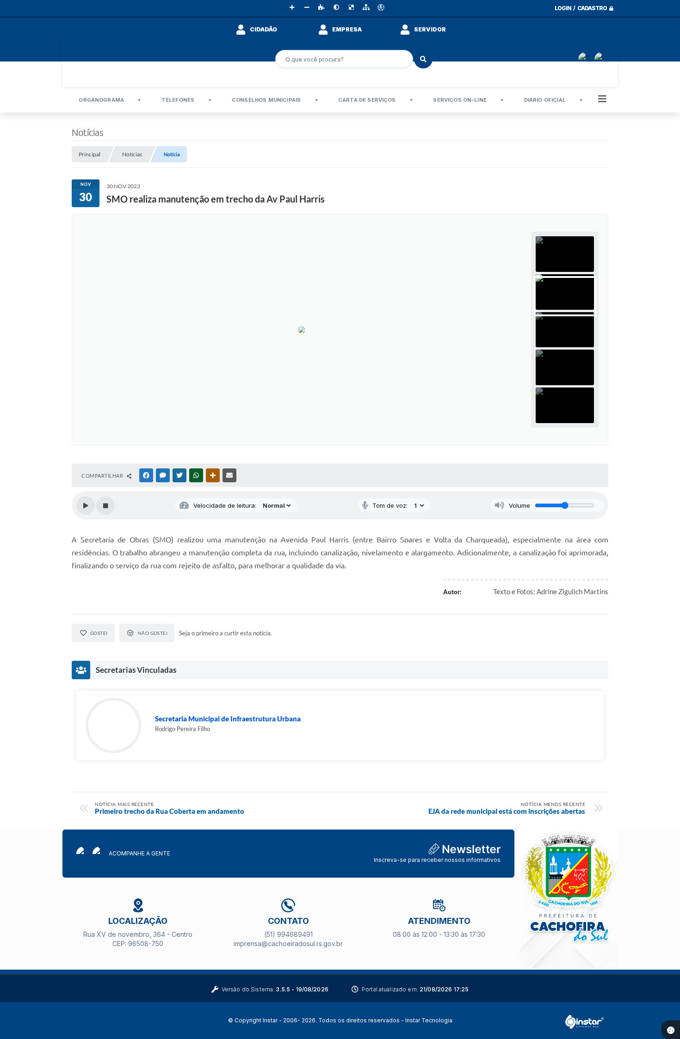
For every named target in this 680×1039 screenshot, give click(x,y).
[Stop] (105, 505)
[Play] (85, 505)
